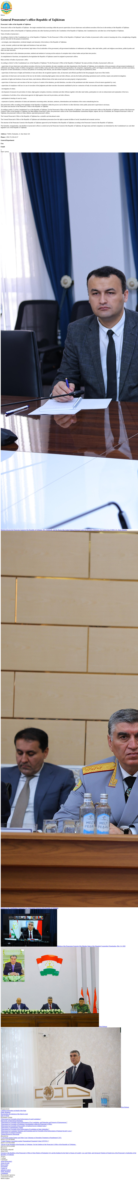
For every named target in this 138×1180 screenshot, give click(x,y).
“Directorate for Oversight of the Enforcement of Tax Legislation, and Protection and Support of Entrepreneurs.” (34, 1122)
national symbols (6, 1170)
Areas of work (5, 1163)
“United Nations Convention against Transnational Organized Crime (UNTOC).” (25, 1141)
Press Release (103, 1026)
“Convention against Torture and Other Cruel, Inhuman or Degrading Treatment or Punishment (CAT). (31, 1137)
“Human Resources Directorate (10, 1134)
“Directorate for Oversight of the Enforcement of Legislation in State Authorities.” (25, 1129)
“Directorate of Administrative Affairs (12, 1127)
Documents (4, 1166)
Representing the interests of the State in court (14, 1114)
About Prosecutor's (6, 1161)
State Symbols (5, 1115)
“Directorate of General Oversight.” (11, 1132)
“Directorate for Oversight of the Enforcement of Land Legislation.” (21, 1119)
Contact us (4, 1168)
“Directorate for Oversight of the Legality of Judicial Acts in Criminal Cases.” (24, 1126)
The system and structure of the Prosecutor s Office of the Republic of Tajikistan (24, 106)
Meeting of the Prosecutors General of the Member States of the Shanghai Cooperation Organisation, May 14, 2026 (91, 946)
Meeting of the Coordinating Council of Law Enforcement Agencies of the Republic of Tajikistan (29, 908)
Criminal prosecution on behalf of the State (13, 1110)
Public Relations (5, 1112)
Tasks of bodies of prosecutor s (10, 34)
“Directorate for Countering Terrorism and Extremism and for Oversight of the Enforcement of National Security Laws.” (36, 1131)
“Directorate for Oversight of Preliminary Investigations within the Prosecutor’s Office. (26, 1124)
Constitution (4, 1173)
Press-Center (4, 1165)
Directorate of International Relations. (12, 1121)
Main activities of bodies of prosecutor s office (14, 60)
